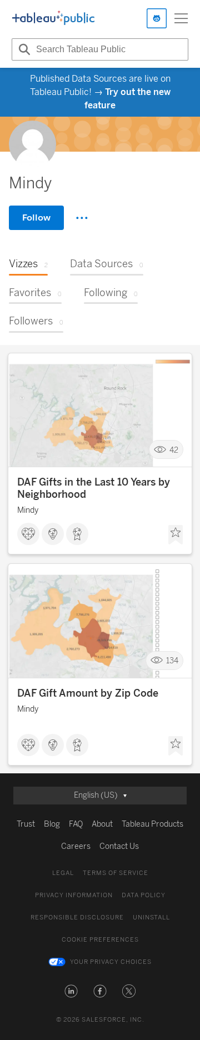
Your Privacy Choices (111, 962)
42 (173, 449)
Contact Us (119, 846)
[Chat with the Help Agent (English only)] (157, 18)
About (102, 824)
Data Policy (144, 895)
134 (172, 661)
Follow (36, 217)
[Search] (23, 49)
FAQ (76, 824)
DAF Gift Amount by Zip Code (87, 693)
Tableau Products (152, 824)
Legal (63, 873)
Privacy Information (74, 895)
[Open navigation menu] (181, 18)
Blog (52, 824)
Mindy (27, 510)
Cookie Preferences (100, 939)
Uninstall (151, 917)
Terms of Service (115, 873)
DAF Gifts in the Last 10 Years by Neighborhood (93, 488)
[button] (71, 991)
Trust (26, 824)
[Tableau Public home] (53, 18)
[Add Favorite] (175, 535)
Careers (76, 846)
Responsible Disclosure (77, 917)
